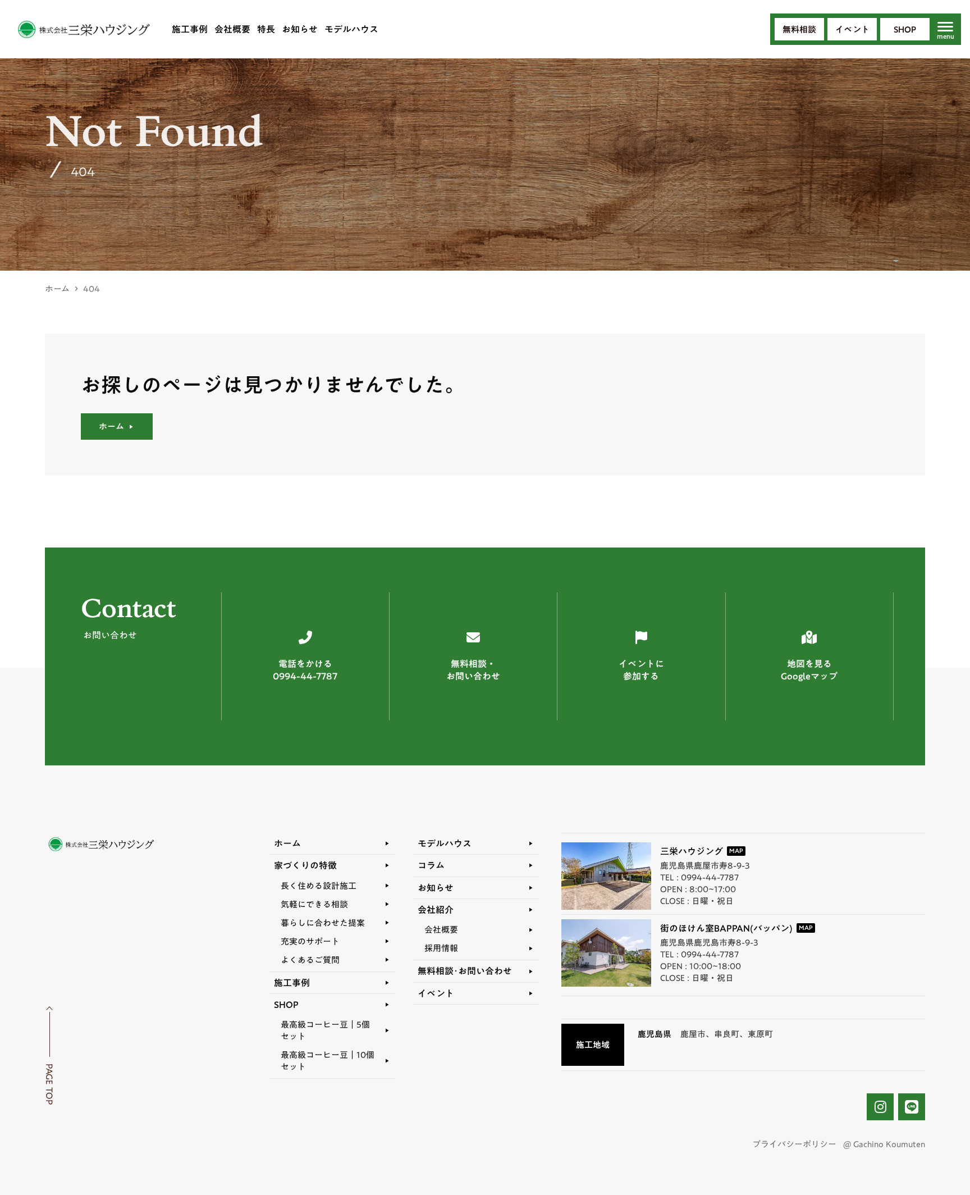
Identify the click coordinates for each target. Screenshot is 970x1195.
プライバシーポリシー (794, 1144)
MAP (736, 851)
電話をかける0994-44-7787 (305, 670)
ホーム (57, 289)
